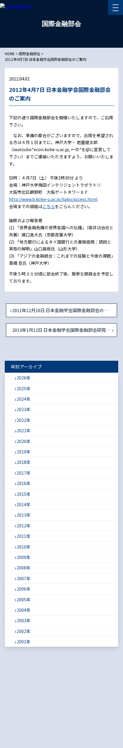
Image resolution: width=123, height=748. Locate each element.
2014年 (23, 504)
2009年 (23, 557)
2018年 (23, 462)
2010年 (23, 547)
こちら (48, 206)
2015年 (23, 494)
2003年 (23, 620)
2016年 (23, 483)
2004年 (23, 610)
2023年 (23, 409)
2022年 (23, 420)
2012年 (23, 526)
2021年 (23, 430)
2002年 (23, 631)
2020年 (23, 441)
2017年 (23, 473)
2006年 (23, 589)
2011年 (23, 536)
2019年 (23, 452)
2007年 (23, 578)
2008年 (23, 568)
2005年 (23, 600)
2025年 (23, 388)
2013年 (23, 515)
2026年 (23, 378)
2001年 (23, 642)
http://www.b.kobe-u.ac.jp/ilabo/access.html (53, 199)
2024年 (23, 399)
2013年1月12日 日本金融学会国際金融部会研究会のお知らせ (64, 330)
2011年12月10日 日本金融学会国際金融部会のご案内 (64, 310)
